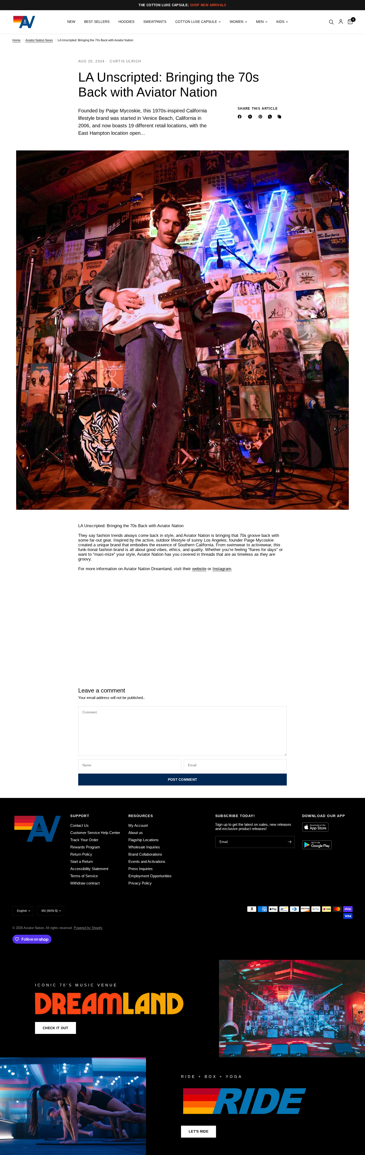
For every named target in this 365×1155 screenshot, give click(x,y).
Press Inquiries (140, 869)
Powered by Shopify (88, 928)
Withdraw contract (85, 883)
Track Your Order (84, 840)
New (71, 22)
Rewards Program (85, 847)
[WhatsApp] (271, 117)
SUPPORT (79, 816)
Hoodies (126, 22)
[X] (251, 117)
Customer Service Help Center (95, 833)
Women (236, 22)
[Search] (331, 22)
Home (16, 40)
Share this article (258, 108)
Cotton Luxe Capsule (196, 22)
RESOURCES (140, 816)
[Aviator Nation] (182, 1008)
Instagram (222, 568)
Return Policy (81, 854)
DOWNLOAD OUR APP (323, 816)
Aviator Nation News (39, 40)
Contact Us (79, 825)
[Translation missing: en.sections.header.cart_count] (349, 22)
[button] (55, 1028)
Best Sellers (97, 22)
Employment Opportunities (150, 876)
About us (135, 833)
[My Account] (340, 22)
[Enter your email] (290, 842)
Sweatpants (154, 22)
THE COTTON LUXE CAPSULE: (182, 5)
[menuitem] (71, 22)
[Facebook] (241, 117)
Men (260, 22)
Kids (280, 22)
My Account (138, 825)
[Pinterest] (261, 117)
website (199, 568)
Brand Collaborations (145, 854)
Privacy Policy (140, 883)
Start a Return (81, 861)
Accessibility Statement (89, 869)
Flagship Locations (143, 840)
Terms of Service (84, 876)
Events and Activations (146, 861)
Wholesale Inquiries (144, 847)
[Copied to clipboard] (280, 117)
